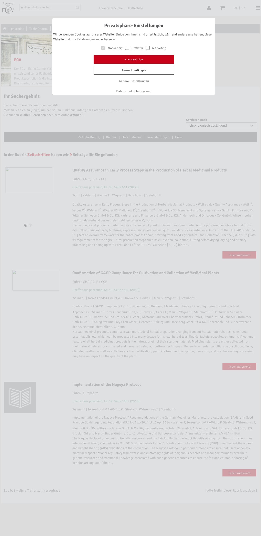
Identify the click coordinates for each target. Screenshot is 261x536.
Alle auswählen (134, 59)
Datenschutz (125, 91)
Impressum (144, 91)
